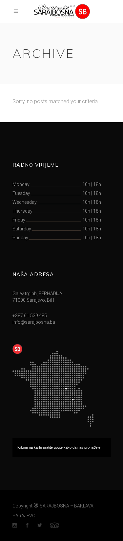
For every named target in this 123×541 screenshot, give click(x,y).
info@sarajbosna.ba (33, 322)
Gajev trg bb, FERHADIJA (37, 293)
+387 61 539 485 (29, 315)
